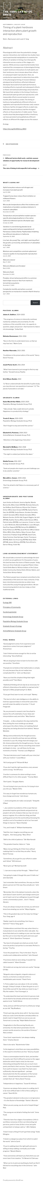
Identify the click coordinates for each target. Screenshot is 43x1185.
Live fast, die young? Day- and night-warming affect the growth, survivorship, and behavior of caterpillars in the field (21, 242)
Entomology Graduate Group (13, 617)
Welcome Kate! (8, 272)
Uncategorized (12, 144)
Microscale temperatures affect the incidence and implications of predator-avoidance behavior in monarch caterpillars (20, 207)
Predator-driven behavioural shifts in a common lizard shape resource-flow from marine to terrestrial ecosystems (20, 280)
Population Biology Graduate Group (15, 621)
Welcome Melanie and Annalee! (14, 266)
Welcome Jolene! (9, 260)
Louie (23, 24)
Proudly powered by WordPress (13, 1180)
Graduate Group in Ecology (12, 626)
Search (35, 303)
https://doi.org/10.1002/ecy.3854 (14, 129)
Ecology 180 (7, 602)
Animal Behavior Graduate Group (14, 631)
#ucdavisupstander (10, 612)
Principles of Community (12, 607)
